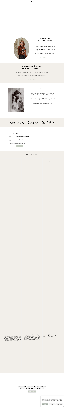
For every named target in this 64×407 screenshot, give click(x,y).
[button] (62, 396)
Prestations (29, 4)
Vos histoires (35, 4)
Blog (39, 4)
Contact (43, 4)
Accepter (45, 404)
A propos (25, 4)
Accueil (21, 4)
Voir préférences (59, 404)
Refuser (52, 404)
